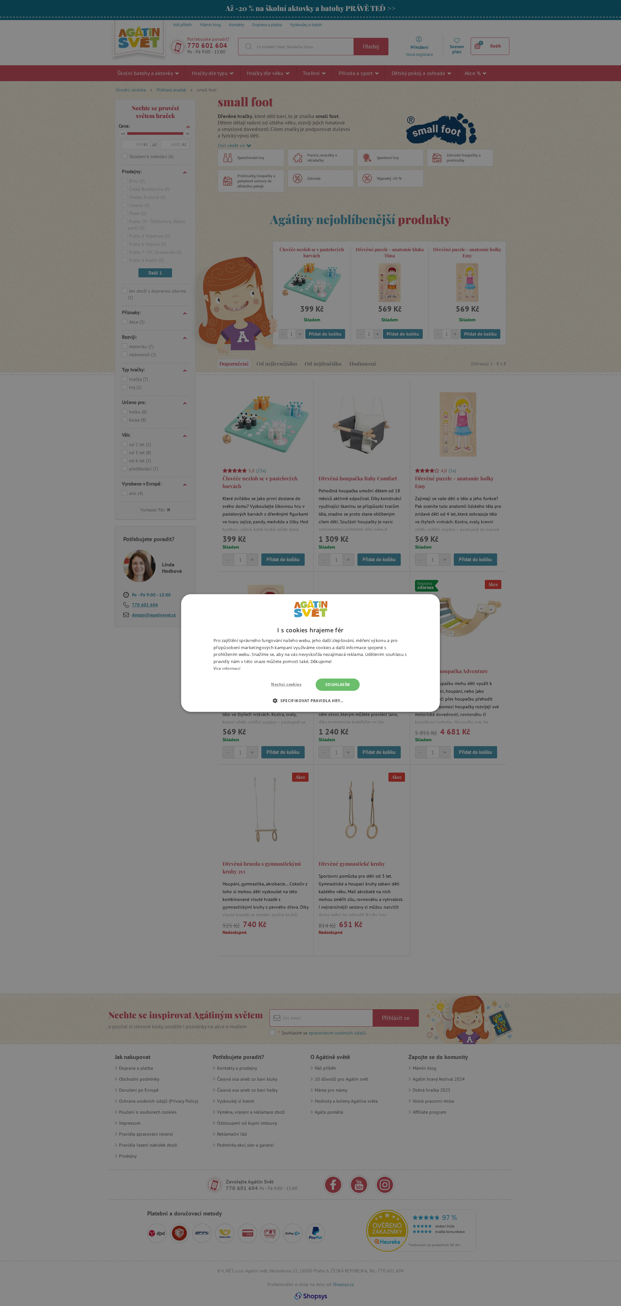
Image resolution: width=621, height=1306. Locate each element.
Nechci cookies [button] (286, 684)
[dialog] (310, 653)
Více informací (226, 668)
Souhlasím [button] (337, 684)
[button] (310, 700)
